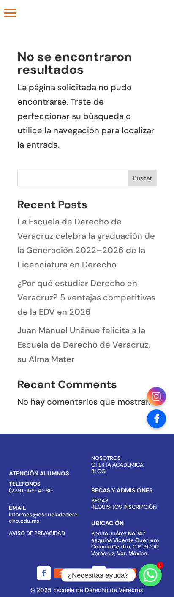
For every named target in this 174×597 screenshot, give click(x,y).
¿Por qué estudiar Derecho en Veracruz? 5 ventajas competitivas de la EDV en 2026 (86, 297)
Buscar (142, 178)
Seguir (67, 573)
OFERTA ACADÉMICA (117, 464)
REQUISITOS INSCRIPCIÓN (124, 507)
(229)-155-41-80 (31, 490)
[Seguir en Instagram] (99, 573)
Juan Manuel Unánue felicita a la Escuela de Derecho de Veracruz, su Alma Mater (83, 345)
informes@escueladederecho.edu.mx (43, 518)
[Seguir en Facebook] (44, 573)
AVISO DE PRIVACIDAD (37, 533)
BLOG (98, 471)
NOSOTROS (106, 458)
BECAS (100, 500)
